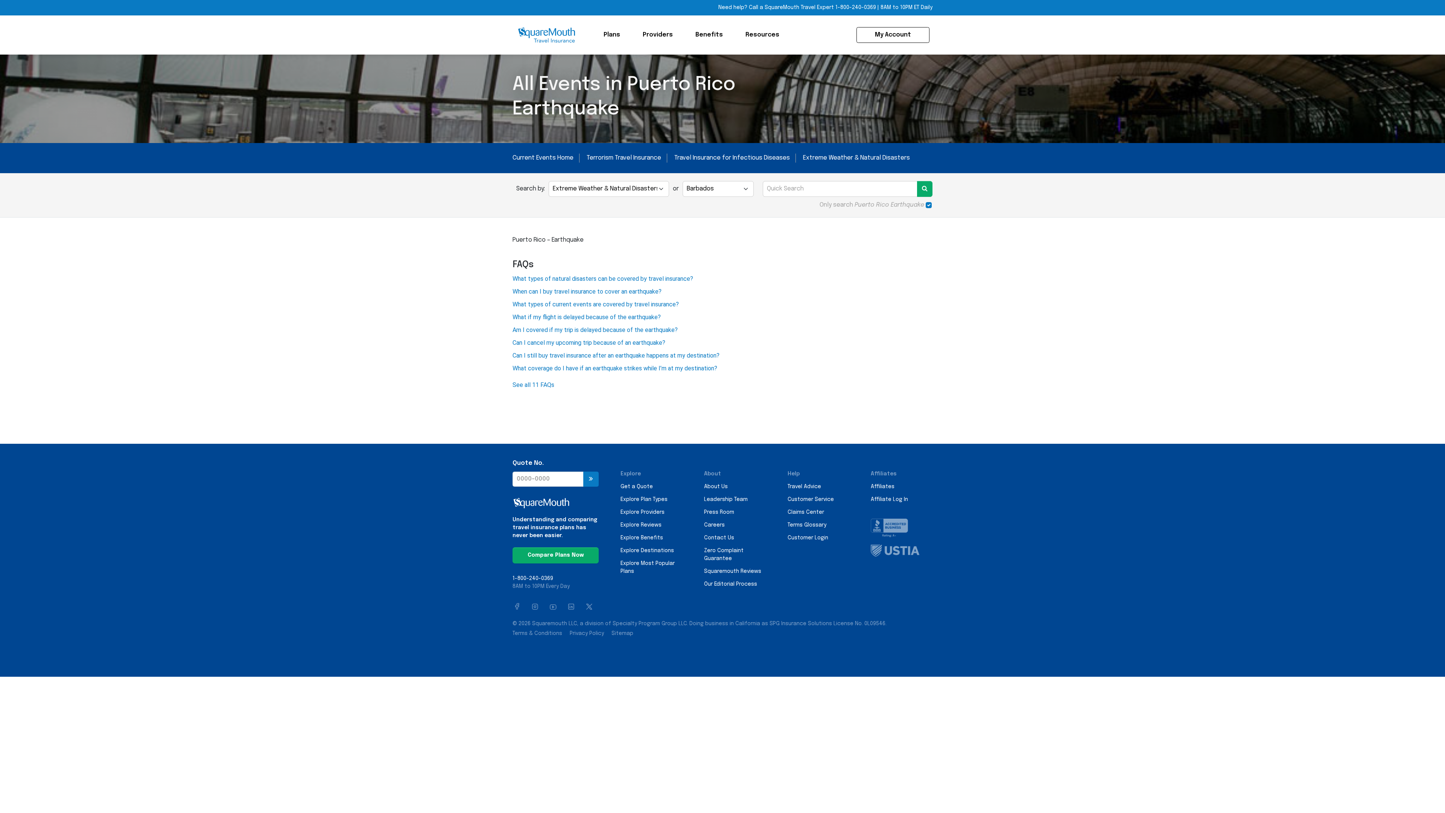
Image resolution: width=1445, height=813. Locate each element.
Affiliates (882, 486)
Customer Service (811, 499)
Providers (658, 35)
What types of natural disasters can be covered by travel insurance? (603, 278)
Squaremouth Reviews (732, 571)
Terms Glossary (807, 525)
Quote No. (528, 463)
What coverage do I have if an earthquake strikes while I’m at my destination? (615, 368)
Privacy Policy (587, 633)
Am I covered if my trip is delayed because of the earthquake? (595, 329)
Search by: (530, 189)
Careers (714, 525)
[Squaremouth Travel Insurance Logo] (546, 35)
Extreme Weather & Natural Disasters (856, 158)
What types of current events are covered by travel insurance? (596, 304)
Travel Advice (804, 486)
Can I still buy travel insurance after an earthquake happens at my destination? (616, 355)
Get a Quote (637, 486)
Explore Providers (643, 512)
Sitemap (622, 633)
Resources (762, 35)
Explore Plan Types (644, 499)
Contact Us (719, 537)
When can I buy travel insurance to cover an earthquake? (587, 291)
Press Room (719, 512)
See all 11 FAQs (533, 384)
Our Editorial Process (730, 584)
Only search (872, 205)
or (676, 189)
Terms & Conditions (537, 633)
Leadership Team (726, 499)
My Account (893, 35)
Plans (612, 35)
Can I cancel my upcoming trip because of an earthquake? (589, 342)
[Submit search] (924, 189)
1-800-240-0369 (855, 7)
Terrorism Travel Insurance (624, 158)
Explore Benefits (642, 537)
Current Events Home (543, 158)
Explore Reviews (641, 525)
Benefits (709, 35)
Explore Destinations (647, 550)
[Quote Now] (591, 479)
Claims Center (806, 512)
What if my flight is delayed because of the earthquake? (587, 317)
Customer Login (808, 537)
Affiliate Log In (889, 499)
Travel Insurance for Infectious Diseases (732, 158)
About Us (716, 486)
